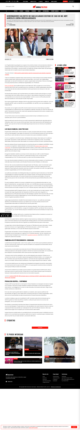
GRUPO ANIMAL (25, 1)
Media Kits (10, 381)
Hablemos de (63, 11)
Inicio (44, 376)
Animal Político (56, 376)
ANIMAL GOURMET (54, 1)
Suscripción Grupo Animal (67, 377)
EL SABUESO (41, 1)
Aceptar (74, 427)
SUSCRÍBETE (65, 1)
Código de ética (46, 382)
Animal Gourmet (56, 377)
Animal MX (55, 380)
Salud (39, 11)
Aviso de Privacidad (33, 427)
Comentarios (40, 327)
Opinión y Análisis (55, 11)
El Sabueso (55, 379)
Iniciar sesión (71, 1)
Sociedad (27, 11)
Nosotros (45, 377)
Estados (21, 11)
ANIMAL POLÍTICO (33, 1)
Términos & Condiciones (56, 386)
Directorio (45, 379)
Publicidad (64, 376)
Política (15, 11)
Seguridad (34, 11)
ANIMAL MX (47, 1)
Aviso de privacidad (47, 380)
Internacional (46, 11)
